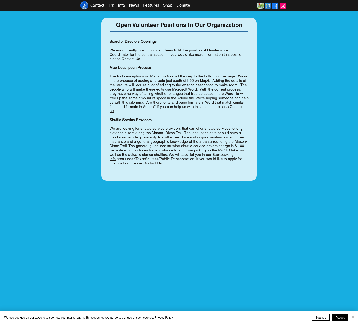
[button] (97, 5)
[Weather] (268, 6)
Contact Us (152, 163)
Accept (340, 317)
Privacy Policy (164, 317)
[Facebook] (275, 6)
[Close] (353, 317)
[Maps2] (260, 6)
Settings (321, 317)
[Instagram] (283, 6)
